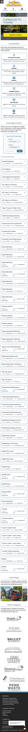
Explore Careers (16, 35)
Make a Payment (6, 712)
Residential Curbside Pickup (9, 698)
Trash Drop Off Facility (8, 704)
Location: (10, 139)
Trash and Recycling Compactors (10, 703)
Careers (4, 714)
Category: (10, 145)
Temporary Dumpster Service (9, 700)
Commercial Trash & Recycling (10, 701)
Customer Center (6, 711)
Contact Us (5, 715)
